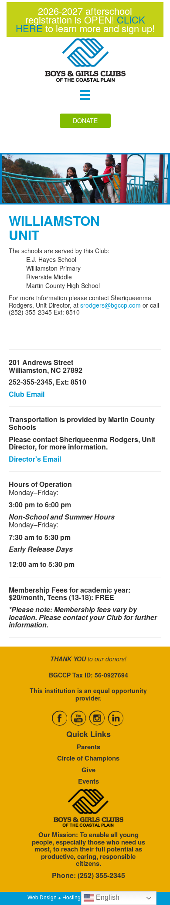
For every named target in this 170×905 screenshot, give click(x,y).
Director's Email (35, 459)
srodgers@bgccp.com (110, 305)
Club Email (26, 394)
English (106, 897)
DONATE (85, 120)
